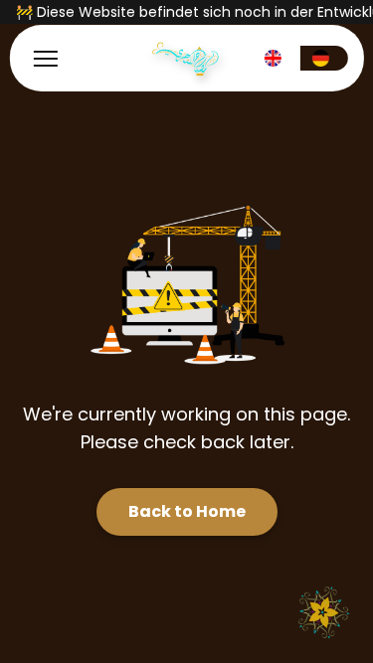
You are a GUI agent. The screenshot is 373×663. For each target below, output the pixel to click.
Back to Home (187, 511)
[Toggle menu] (45, 59)
